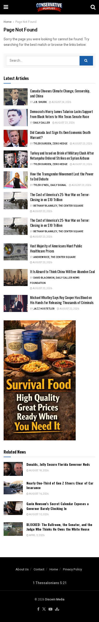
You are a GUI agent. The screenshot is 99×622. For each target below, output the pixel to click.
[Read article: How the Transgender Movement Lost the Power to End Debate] (16, 180)
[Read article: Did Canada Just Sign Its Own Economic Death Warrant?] (16, 138)
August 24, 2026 (61, 102)
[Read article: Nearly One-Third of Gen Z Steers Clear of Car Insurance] (13, 487)
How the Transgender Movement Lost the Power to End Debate (61, 176)
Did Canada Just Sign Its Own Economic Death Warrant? (60, 135)
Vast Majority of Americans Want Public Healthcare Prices (56, 248)
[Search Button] (93, 7)
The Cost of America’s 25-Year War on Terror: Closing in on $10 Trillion (59, 197)
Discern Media (54, 599)
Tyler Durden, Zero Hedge (50, 143)
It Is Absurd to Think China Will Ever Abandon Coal (62, 271)
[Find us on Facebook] (38, 609)
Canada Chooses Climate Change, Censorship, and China (60, 93)
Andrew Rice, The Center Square (54, 257)
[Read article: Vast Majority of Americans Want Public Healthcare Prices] (16, 252)
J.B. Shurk (40, 102)
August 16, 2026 (39, 494)
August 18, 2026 (39, 470)
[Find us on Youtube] (50, 609)
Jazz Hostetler (44, 309)
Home (8, 22)
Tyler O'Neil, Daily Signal (50, 185)
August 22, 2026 (69, 309)
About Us (22, 569)
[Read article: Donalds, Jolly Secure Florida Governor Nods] (13, 469)
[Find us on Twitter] (44, 609)
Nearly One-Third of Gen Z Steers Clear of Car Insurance (59, 485)
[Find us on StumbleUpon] (57, 609)
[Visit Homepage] (49, 7)
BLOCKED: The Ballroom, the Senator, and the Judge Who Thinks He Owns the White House (59, 527)
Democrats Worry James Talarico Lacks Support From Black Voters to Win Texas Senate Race (61, 114)
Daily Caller (41, 123)
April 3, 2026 (36, 535)
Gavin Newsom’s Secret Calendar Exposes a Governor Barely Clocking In (57, 506)
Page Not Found (26, 22)
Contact (39, 569)
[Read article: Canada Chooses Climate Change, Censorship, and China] (16, 97)
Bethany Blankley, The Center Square (58, 206)
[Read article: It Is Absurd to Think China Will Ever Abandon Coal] (16, 277)
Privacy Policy (72, 569)
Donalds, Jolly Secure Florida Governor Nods (58, 464)
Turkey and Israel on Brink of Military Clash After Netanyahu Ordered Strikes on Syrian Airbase (62, 155)
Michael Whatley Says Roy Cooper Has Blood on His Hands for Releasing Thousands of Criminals (61, 300)
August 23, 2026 (64, 123)
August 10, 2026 (39, 514)
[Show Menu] (6, 7)
